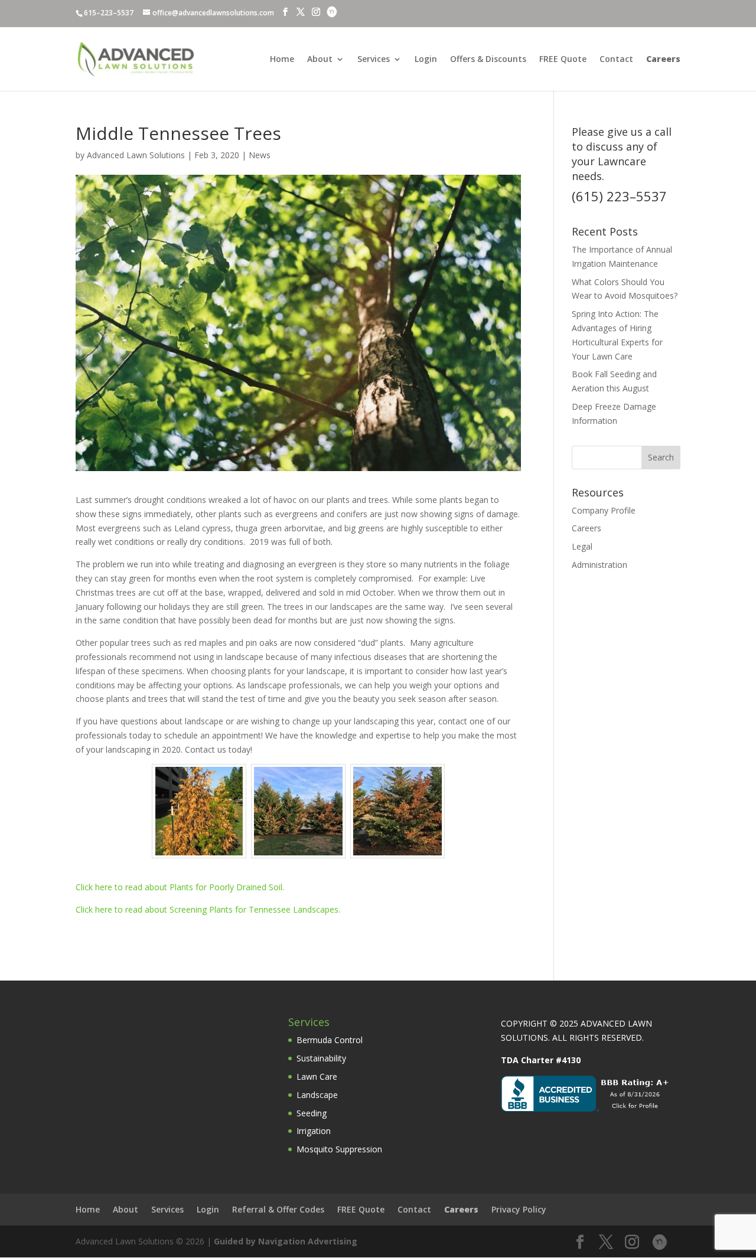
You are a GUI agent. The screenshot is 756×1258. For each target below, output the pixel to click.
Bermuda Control (329, 1039)
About (320, 59)
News (260, 155)
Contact (616, 59)
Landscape (317, 1094)
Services (373, 59)
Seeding (311, 1113)
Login (426, 59)
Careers (586, 528)
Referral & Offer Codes (278, 1209)
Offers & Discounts (488, 59)
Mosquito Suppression (339, 1149)
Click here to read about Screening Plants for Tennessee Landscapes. (208, 909)
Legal (582, 546)
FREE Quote (562, 59)
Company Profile (604, 510)
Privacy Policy (518, 1209)
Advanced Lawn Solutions (136, 155)
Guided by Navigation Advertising (285, 1241)
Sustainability (321, 1058)
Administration (599, 564)
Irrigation (313, 1130)
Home (282, 59)
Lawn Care (316, 1076)
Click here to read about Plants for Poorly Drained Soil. (180, 887)
